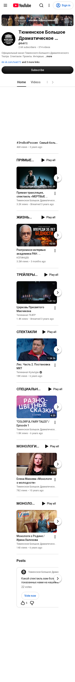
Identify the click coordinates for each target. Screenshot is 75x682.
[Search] (41, 5)
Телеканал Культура (28, 372)
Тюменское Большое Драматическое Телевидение (45, 200)
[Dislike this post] (32, 603)
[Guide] (5, 5)
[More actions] (55, 193)
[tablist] (37, 82)
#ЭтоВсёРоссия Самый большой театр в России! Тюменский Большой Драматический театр (38, 142)
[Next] (58, 178)
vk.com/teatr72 (12, 62)
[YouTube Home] (22, 5)
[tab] (21, 82)
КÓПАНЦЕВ (23, 258)
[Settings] (49, 5)
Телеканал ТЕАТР (26, 315)
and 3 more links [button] (31, 62)
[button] (52, 82)
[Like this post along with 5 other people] (23, 603)
